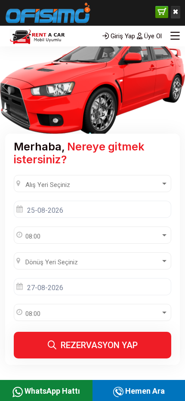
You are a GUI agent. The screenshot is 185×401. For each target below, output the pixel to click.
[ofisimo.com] (48, 33)
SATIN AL (161, 12)
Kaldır (175, 12)
